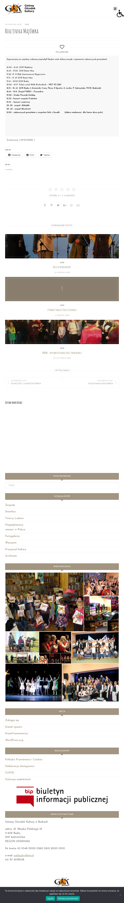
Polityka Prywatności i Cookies (23, 759)
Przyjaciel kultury (15, 549)
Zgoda (50, 898)
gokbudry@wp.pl (24, 855)
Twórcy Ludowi (14, 518)
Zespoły (10, 505)
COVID (9, 773)
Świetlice (10, 511)
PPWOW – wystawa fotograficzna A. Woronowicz (62, 353)
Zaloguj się (12, 720)
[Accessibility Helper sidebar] (120, 13)
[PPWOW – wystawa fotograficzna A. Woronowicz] (62, 332)
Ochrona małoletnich (18, 779)
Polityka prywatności (68, 898)
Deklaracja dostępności (19, 766)
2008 (27, 24)
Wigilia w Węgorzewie (62, 267)
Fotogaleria (12, 536)
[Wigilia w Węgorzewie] (62, 246)
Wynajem (10, 542)
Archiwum (11, 556)
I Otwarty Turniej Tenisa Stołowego (62, 310)
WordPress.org (14, 740)
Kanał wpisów (13, 727)
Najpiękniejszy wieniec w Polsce (15, 527)
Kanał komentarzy (16, 733)
